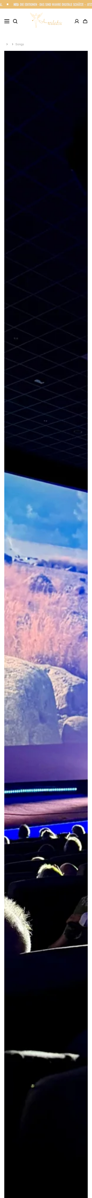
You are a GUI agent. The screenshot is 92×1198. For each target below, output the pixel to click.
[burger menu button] (6, 21)
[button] (85, 21)
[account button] (76, 21)
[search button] (15, 21)
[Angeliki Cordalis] (46, 21)
